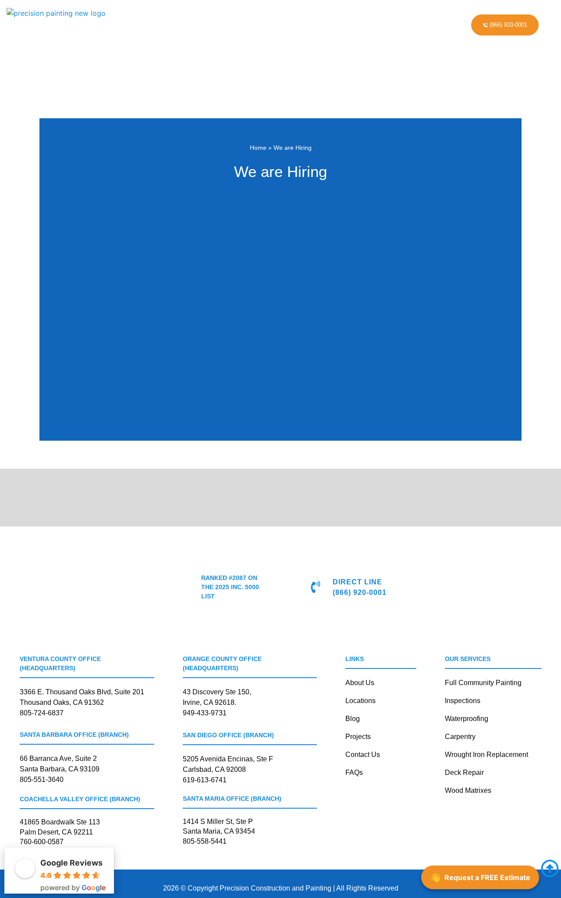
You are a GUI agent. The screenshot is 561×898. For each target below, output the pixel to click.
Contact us (312, 30)
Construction (210, 19)
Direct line (357, 582)
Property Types (285, 19)
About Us (254, 30)
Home (258, 147)
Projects (351, 19)
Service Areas (403, 19)
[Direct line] (315, 587)
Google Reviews (71, 862)
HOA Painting (152, 19)
